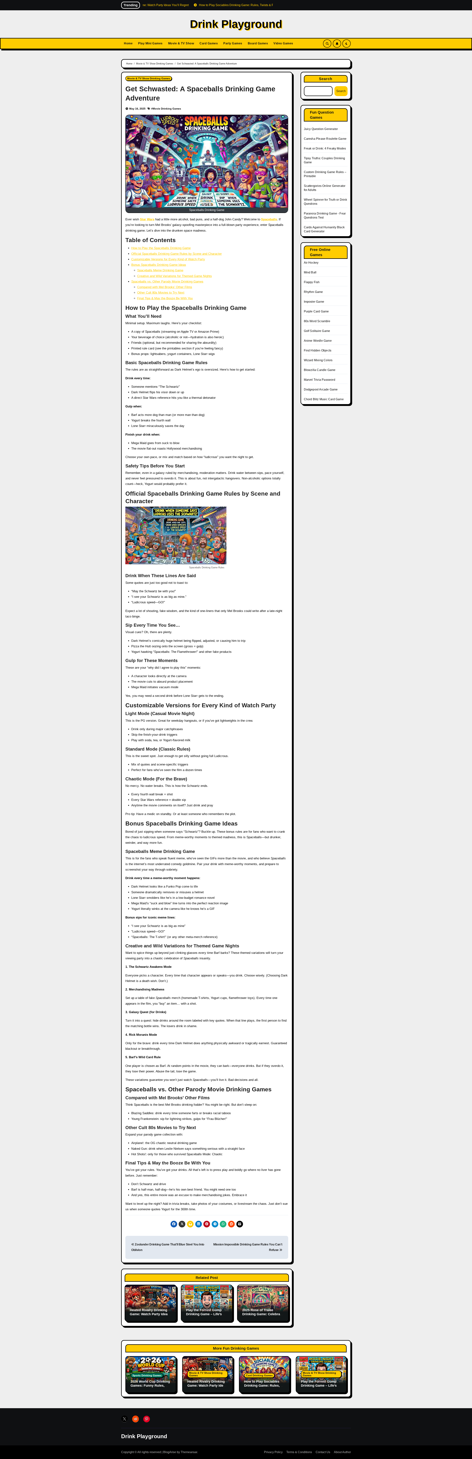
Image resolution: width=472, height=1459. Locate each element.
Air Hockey (311, 262)
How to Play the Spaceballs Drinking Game (161, 248)
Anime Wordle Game (318, 340)
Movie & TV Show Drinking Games (148, 78)
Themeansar (189, 1452)
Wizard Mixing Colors (318, 360)
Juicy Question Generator (321, 129)
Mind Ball (310, 272)
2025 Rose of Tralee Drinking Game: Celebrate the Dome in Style (262, 1314)
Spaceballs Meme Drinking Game (160, 270)
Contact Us (323, 1452)
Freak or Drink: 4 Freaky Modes (325, 148)
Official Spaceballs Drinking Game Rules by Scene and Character (176, 254)
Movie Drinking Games (167, 108)
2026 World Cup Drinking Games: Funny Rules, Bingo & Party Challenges (151, 1385)
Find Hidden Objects (318, 350)
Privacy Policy (273, 1452)
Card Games (208, 43)
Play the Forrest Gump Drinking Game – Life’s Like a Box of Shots (204, 1314)
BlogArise (169, 1452)
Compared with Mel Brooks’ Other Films (164, 287)
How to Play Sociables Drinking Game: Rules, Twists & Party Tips (262, 1385)
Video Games (283, 43)
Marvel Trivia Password (319, 379)
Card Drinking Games (259, 1375)
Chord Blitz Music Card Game (324, 399)
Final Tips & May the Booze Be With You (165, 298)
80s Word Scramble (317, 321)
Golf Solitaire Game (317, 330)
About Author (342, 1452)
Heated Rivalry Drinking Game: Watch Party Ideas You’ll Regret (149, 1314)
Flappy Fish (312, 282)
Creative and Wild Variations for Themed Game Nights (174, 276)
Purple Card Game (316, 311)
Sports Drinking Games (147, 1375)
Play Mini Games (150, 43)
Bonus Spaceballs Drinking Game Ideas (158, 265)
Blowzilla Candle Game (320, 370)
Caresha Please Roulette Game (325, 138)
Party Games (232, 43)
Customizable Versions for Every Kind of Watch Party (168, 259)
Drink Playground (236, 24)
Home (128, 43)
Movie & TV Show (181, 43)
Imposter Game (314, 301)
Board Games (258, 43)
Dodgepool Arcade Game (321, 389)
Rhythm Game (313, 291)
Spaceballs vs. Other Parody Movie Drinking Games (167, 281)
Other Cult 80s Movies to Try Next (160, 292)
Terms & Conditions (299, 1452)
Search (325, 79)
